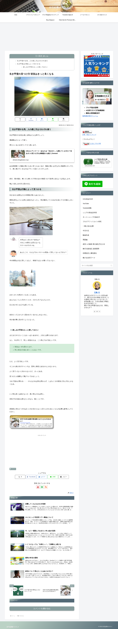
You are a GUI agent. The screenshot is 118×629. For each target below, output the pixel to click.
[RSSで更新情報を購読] (46, 487)
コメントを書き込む (42, 608)
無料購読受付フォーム (90, 116)
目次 (40, 56)
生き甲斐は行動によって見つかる (28, 64)
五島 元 (97, 292)
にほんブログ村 (95, 143)
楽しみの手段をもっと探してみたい (35, 67)
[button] (63, 119)
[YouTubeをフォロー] (38, 487)
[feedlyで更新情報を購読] (42, 487)
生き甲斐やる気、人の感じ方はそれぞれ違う (32, 61)
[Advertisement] (59, 37)
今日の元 (13, 468)
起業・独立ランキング (89, 134)
